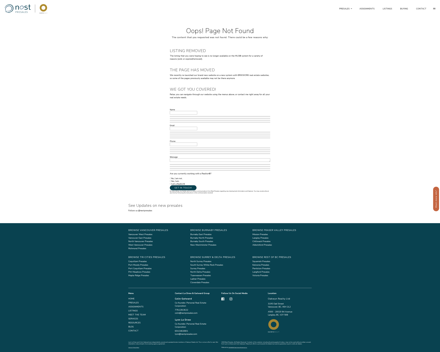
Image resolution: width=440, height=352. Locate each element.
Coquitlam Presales (137, 261)
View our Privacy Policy (133, 347)
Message (174, 157)
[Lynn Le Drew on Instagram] (231, 298)
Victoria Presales (260, 275)
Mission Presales (260, 234)
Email (172, 125)
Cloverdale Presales (199, 282)
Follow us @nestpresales (140, 210)
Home (131, 298)
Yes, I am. (175, 181)
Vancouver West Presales (140, 234)
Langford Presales (261, 272)
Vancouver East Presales (139, 238)
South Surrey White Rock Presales (206, 265)
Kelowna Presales (260, 265)
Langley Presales (260, 238)
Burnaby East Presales (201, 234)
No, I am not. (176, 178)
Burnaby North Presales (201, 238)
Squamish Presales (261, 261)
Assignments (367, 8)
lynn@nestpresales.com (186, 334)
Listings (387, 8)
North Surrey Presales (200, 261)
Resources (134, 322)
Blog (131, 326)
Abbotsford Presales (262, 245)
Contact (421, 8)
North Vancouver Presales (140, 241)
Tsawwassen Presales (200, 275)
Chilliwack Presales (261, 241)
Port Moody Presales (138, 265)
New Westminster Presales (203, 245)
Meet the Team (137, 314)
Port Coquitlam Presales (140, 268)
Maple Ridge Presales (138, 275)
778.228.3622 (181, 310)
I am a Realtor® (178, 184)
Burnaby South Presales (201, 241)
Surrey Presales (197, 268)
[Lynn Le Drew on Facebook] (222, 298)
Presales (133, 302)
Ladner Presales (197, 279)
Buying (404, 8)
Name (172, 109)
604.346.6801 (181, 331)
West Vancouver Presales (140, 245)
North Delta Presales (200, 272)
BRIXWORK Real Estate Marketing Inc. (238, 347)
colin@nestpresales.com (186, 313)
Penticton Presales (261, 268)
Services (133, 318)
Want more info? (436, 199)
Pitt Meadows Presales (139, 272)
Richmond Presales (137, 248)
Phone (172, 141)
